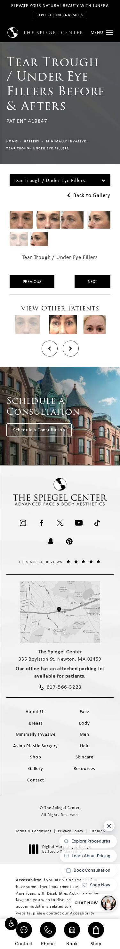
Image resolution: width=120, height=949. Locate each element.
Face (84, 711)
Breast (36, 723)
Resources (84, 768)
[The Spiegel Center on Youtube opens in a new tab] (78, 522)
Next (92, 281)
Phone (48, 943)
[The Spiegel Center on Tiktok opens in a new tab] (97, 522)
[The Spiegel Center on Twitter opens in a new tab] (60, 522)
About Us (36, 711)
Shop (96, 943)
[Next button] (71, 349)
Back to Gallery (91, 195)
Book (71, 943)
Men (84, 734)
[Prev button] (50, 349)
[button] (11, 923)
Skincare (84, 757)
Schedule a (43, 406)
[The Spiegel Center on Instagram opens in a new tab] (23, 522)
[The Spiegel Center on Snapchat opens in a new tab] (51, 541)
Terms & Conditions (33, 831)
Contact (24, 943)
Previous (32, 281)
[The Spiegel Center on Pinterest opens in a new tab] (69, 541)
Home (12, 141)
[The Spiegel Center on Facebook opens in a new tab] (41, 522)
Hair (84, 745)
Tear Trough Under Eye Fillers (37, 148)
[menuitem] (23, 522)
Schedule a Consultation (39, 430)
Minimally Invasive (66, 141)
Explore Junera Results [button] (59, 15)
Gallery (32, 141)
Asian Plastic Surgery (35, 745)
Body (84, 723)
